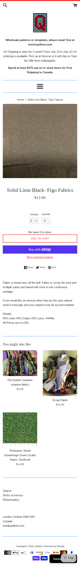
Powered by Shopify (54, 546)
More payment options (40, 257)
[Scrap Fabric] (60, 373)
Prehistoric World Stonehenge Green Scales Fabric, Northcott (20, 455)
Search (7, 490)
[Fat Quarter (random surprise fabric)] (20, 363)
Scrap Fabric (60, 400)
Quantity (46, 214)
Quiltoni (39, 546)
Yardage (34, 214)
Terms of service (13, 495)
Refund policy (11, 499)
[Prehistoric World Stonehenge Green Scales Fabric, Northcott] (20, 429)
